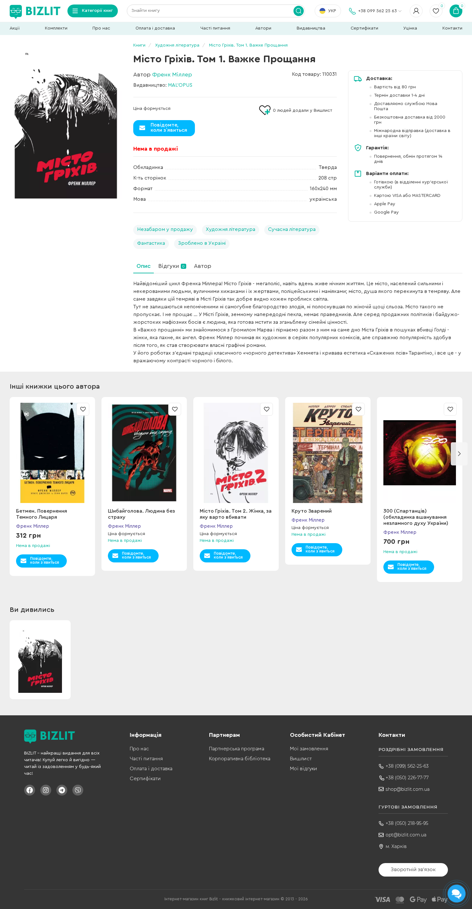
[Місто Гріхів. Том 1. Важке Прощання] (66, 121)
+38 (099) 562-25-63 (407, 766)
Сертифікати (364, 28)
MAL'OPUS (180, 85)
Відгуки (171, 266)
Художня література (230, 229)
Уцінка (410, 28)
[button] (459, 453)
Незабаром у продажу (165, 229)
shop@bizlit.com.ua (408, 789)
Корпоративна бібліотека (239, 758)
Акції (15, 28)
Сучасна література (292, 229)
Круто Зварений (312, 511)
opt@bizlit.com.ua (406, 835)
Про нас (101, 28)
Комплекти (56, 28)
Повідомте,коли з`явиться (169, 127)
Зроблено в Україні (202, 243)
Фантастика (151, 243)
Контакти (452, 28)
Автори (263, 28)
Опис (143, 266)
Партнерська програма (236, 748)
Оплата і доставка (155, 28)
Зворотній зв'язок (413, 869)
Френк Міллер (172, 74)
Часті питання (215, 28)
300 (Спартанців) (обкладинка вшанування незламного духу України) (415, 517)
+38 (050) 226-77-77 (407, 778)
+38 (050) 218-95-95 (407, 823)
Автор (202, 266)
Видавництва (311, 28)
